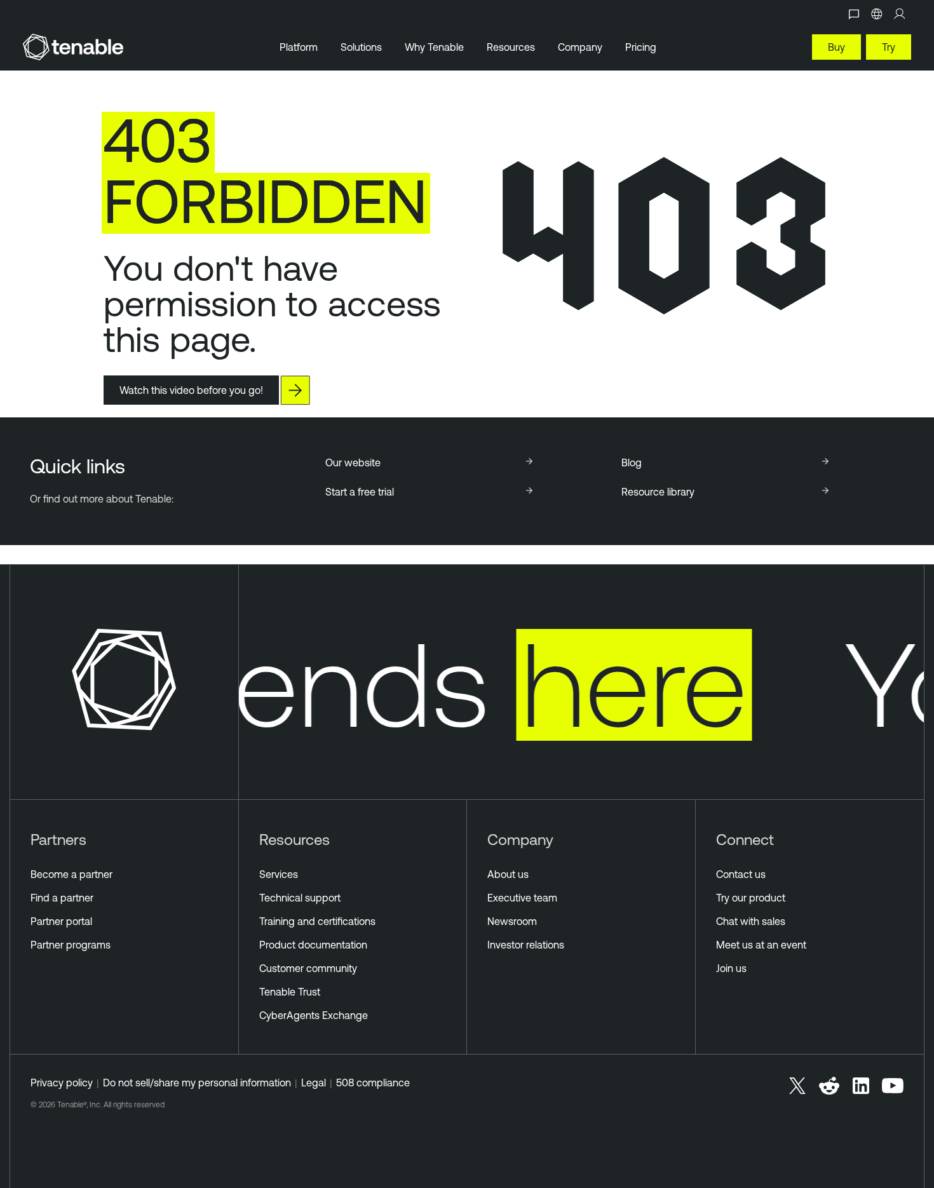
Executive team (522, 897)
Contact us (741, 874)
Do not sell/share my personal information (197, 1082)
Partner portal (61, 921)
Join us (731, 968)
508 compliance (373, 1082)
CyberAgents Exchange (313, 1015)
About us (508, 874)
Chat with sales (750, 921)
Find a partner (61, 897)
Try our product (750, 897)
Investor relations (525, 944)
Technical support (300, 897)
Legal (313, 1082)
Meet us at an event (761, 944)
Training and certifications (317, 921)
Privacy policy (61, 1082)
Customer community (308, 968)
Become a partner (71, 874)
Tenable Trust (289, 991)
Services (278, 874)
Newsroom (512, 921)
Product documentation (313, 944)
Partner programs (70, 944)
